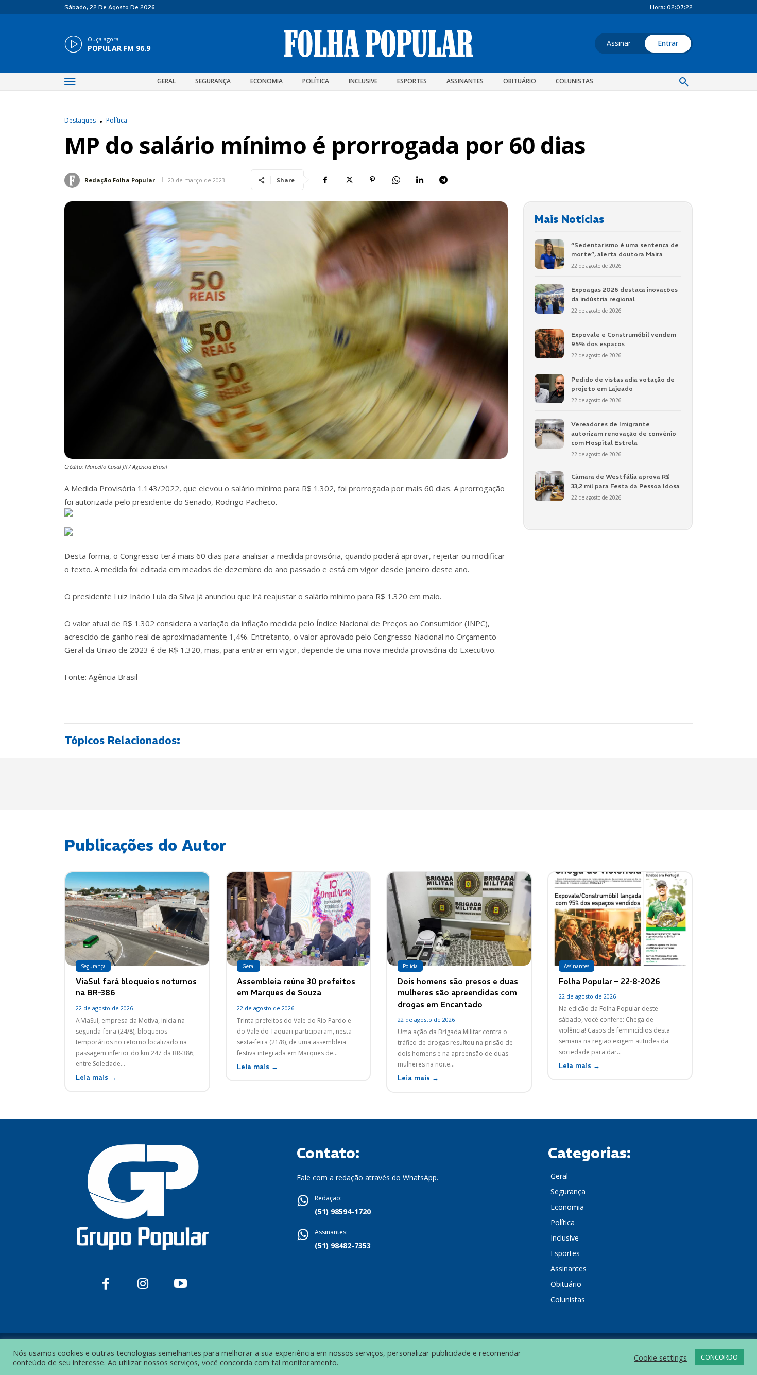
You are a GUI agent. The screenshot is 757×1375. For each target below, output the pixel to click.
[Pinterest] (372, 179)
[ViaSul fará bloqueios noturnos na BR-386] (137, 919)
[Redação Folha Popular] (73, 180)
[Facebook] (325, 179)
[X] (348, 179)
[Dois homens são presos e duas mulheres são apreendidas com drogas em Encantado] (459, 919)
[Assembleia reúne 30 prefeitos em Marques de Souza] (298, 919)
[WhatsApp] (396, 179)
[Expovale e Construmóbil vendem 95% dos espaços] (549, 343)
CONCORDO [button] (719, 1357)
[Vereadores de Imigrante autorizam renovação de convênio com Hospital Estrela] (549, 433)
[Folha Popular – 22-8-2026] (620, 919)
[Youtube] (180, 1284)
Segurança (93, 966)
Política (116, 120)
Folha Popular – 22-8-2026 (609, 981)
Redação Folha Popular (119, 180)
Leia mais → (96, 1077)
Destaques (80, 120)
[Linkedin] (419, 179)
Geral (248, 966)
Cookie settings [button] (660, 1357)
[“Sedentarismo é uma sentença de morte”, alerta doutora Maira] (549, 254)
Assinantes (576, 966)
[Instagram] (143, 1284)
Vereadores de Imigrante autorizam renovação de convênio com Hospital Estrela (623, 433)
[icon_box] (107, 45)
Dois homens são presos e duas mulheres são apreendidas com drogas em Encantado (458, 992)
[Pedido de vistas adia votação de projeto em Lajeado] (549, 388)
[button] (684, 82)
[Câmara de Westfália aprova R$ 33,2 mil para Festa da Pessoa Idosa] (549, 486)
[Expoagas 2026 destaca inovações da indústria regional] (549, 299)
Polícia (410, 966)
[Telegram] (443, 179)
